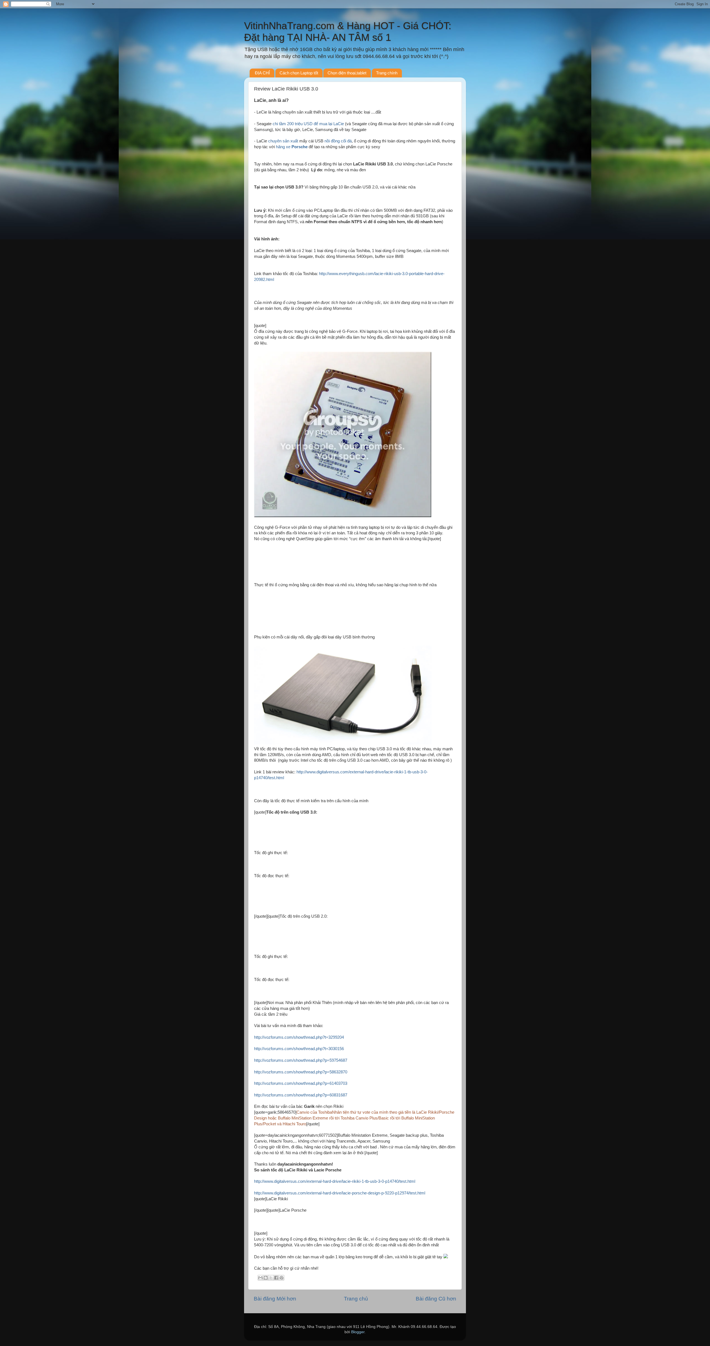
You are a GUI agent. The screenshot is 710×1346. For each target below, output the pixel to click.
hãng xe (292, 147)
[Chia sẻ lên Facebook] (276, 1277)
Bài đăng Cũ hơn (436, 1299)
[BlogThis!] (265, 1277)
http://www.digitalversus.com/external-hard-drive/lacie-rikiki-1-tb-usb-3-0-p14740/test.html (334, 1181)
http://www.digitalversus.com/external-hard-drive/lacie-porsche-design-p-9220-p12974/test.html (339, 1193)
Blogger (357, 1332)
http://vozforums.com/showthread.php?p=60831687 (300, 1095)
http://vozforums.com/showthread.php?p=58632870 (300, 1072)
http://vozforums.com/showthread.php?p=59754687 (300, 1060)
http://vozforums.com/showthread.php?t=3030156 (299, 1048)
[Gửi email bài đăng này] (260, 1277)
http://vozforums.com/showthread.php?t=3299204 (299, 1037)
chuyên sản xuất (283, 141)
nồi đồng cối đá (338, 141)
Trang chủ (356, 1299)
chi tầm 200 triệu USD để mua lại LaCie (308, 124)
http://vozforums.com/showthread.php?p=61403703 (300, 1083)
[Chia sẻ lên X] (271, 1277)
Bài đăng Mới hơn (275, 1299)
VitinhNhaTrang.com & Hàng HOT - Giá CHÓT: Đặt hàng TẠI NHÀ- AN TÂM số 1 (347, 31)
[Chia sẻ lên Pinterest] (281, 1277)
